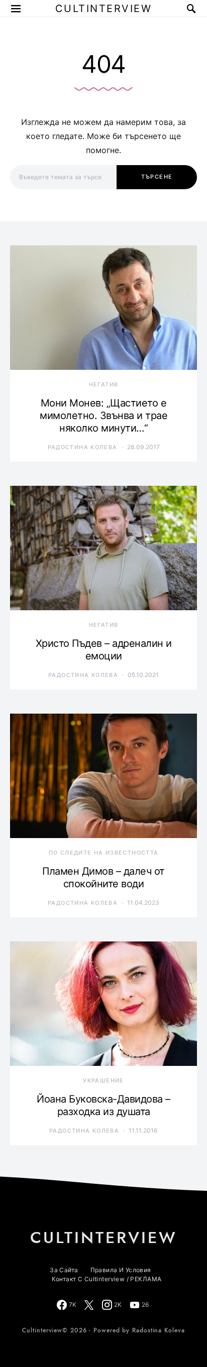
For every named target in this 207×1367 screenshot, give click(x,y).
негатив (104, 384)
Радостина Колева (83, 447)
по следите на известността (104, 852)
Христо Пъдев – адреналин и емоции (104, 649)
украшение (103, 1080)
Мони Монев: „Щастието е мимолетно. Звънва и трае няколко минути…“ (103, 415)
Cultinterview (103, 9)
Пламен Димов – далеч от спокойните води (103, 877)
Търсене (157, 177)
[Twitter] (89, 1305)
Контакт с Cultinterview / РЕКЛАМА (107, 1279)
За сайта (64, 1270)
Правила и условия (120, 1270)
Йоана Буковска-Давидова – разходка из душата (103, 1105)
